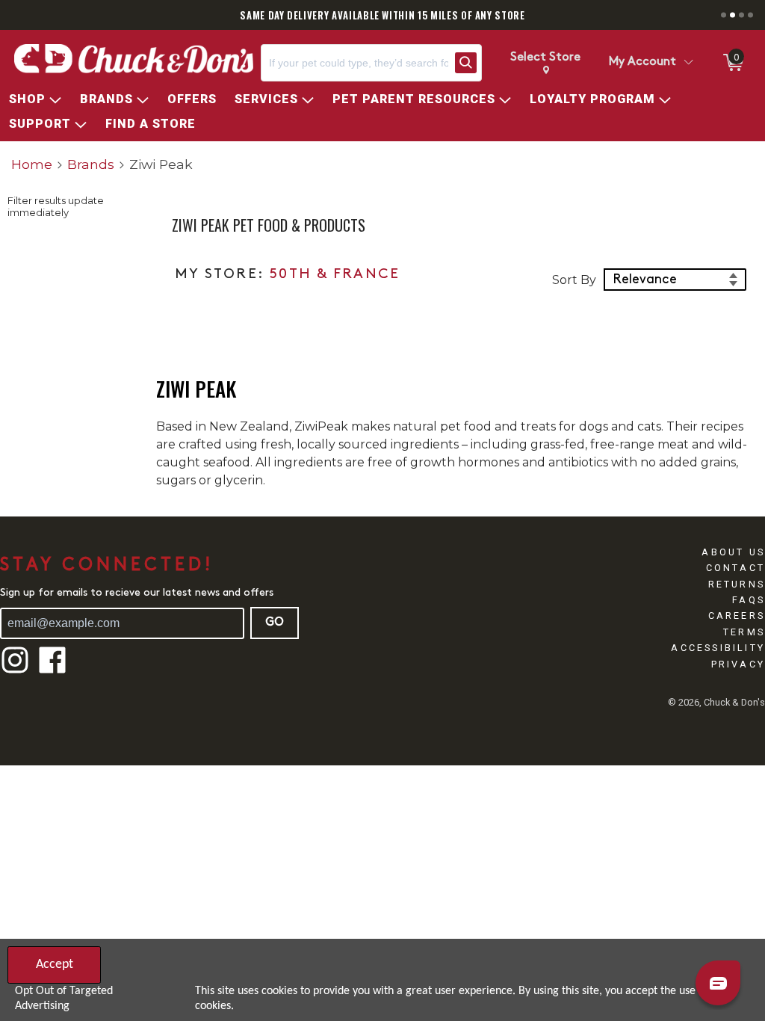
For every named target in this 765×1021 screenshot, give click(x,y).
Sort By (574, 280)
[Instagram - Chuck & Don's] (15, 671)
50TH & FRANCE (335, 275)
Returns (736, 584)
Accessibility (718, 647)
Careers (736, 615)
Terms (744, 632)
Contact (735, 567)
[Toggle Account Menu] (688, 63)
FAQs (748, 599)
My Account (642, 62)
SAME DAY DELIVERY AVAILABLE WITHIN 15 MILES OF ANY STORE (382, 14)
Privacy (738, 664)
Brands (90, 164)
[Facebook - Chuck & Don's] (52, 671)
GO (274, 623)
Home (31, 164)
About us (733, 552)
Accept (54, 964)
